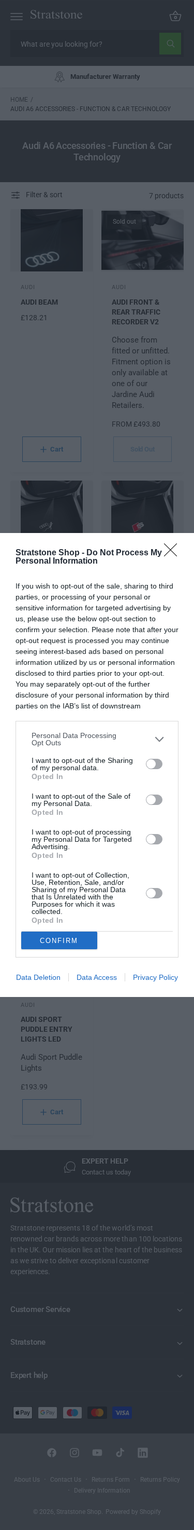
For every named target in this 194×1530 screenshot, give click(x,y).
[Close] (174, 553)
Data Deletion (38, 977)
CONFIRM (59, 941)
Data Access (97, 977)
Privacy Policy (155, 977)
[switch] (154, 764)
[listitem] (97, 739)
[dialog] (97, 765)
